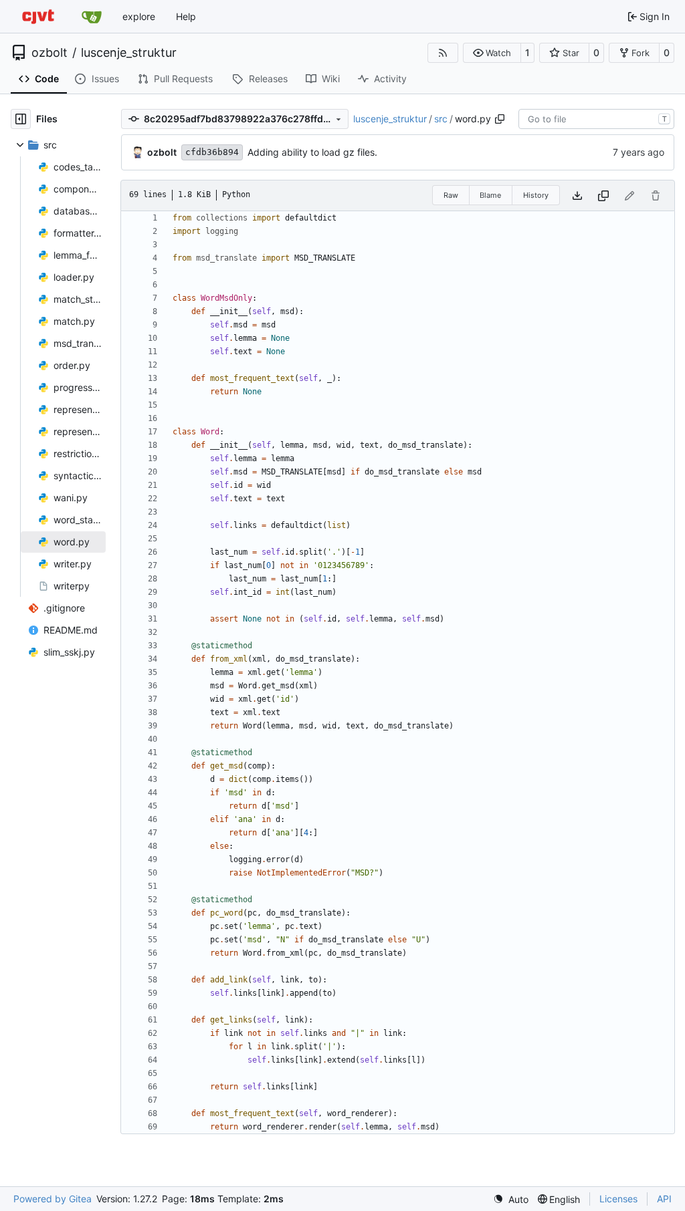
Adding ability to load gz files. (312, 152)
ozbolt (49, 52)
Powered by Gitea (52, 1198)
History (536, 195)
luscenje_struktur (129, 52)
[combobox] (596, 119)
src (441, 118)
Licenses (618, 1198)
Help (186, 16)
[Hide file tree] (21, 119)
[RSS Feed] (442, 53)
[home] (38, 16)
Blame (490, 195)
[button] (492, 53)
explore (138, 16)
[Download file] (577, 195)
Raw (451, 195)
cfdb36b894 (212, 152)
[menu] (510, 1199)
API (664, 1198)
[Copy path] (499, 119)
